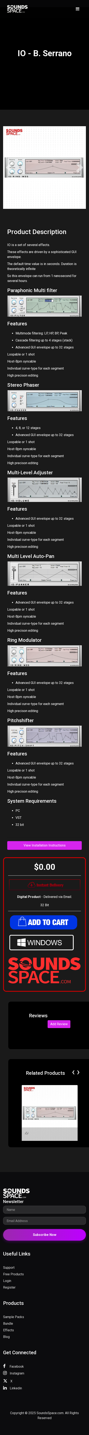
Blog (6, 1337)
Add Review (59, 1024)
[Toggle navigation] (77, 9)
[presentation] (73, 1071)
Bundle (8, 1324)
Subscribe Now (44, 1235)
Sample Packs (13, 1317)
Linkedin (15, 1388)
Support (8, 1268)
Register (9, 1287)
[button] (9, 167)
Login (7, 1281)
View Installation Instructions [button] (45, 845)
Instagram (16, 1373)
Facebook (16, 1366)
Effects (8, 1330)
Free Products (13, 1274)
